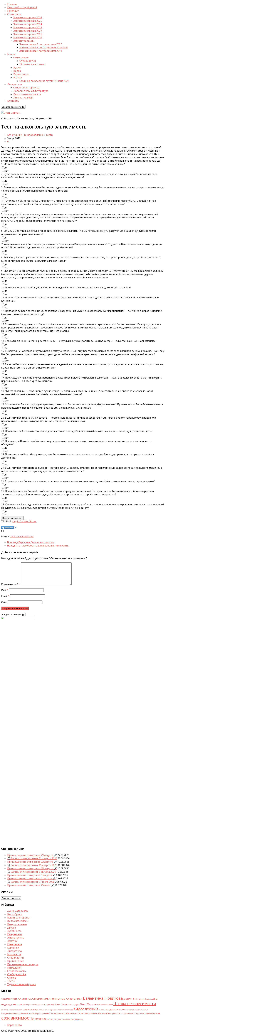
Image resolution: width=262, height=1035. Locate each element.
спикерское (40, 1018)
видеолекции (85, 1008)
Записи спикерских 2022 (27, 30)
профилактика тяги (129, 1013)
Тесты (49, 135)
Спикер (11, 977)
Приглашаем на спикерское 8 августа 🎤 (31, 875)
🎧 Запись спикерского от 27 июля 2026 (30, 881)
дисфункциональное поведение (14, 1013)
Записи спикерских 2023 (27, 27)
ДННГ (136, 998)
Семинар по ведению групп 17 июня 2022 (44, 81)
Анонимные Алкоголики (65, 998)
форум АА (79, 1019)
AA (19, 998)
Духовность (14, 931)
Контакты (13, 101)
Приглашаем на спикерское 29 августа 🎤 (32, 855)
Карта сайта (14, 1025)
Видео (17, 71)
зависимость (75, 1013)
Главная (12, 4)
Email (5, 596)
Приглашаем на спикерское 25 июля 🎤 (30, 885)
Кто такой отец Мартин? (22, 7)
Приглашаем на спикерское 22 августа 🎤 (32, 861)
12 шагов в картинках (32, 64)
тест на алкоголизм (22, 536)
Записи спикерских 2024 (27, 24)
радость (140, 1013)
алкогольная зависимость (12, 1010)
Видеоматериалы (17, 921)
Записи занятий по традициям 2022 (40, 44)
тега (55, 1019)
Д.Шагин (127, 998)
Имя (4, 590)
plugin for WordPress (24, 521)
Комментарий (10, 584)
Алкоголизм (39, 998)
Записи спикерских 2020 (27, 37)
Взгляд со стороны (18, 917)
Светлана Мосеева (105, 1004)
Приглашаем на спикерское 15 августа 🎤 (32, 868)
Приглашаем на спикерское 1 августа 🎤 (31, 878)
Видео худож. (21, 74)
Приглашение (15, 961)
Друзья (11, 927)
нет (6, 170)
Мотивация (14, 954)
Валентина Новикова (103, 998)
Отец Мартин (27, 61)
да (5, 167)
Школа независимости (134, 1003)
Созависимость (16, 971)
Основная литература (26, 87)
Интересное (14, 944)
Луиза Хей (50, 1004)
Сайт (4, 602)
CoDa (24, 998)
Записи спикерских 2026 (27, 17)
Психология (14, 967)
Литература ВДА (23, 97)
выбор (101, 1010)
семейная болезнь (152, 1013)
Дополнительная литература (30, 91)
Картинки (13, 947)
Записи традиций (23, 40)
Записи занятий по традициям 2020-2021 (43, 47)
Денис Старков (145, 999)
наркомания (102, 1013)
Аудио (17, 67)
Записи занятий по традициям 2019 (40, 50)
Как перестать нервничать (34, 1004)
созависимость (17, 1018)
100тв (14, 998)
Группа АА (13, 10)
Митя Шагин (61, 1004)
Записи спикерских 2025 (27, 20)
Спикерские (14, 14)
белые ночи (44, 1010)
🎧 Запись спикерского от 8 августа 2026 (31, 871)
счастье (50, 1019)
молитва (92, 1013)
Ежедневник (14, 934)
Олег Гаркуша (73, 1004)
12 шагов (6, 998)
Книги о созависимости (27, 94)
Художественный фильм (21, 984)
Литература (14, 951)
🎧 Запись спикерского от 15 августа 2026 (32, 865)
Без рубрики (14, 135)
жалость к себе (62, 1013)
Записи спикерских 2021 (27, 34)
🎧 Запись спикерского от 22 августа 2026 (32, 858)
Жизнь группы (15, 937)
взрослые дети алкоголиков (61, 1010)
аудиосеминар (30, 1009)
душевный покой (49, 1013)
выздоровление (115, 1009)
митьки (84, 1013)
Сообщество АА (16, 974)
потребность (114, 1013)
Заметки (12, 941)
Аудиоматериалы (17, 911)
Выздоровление (34, 135)
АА (29, 998)
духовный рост (35, 1013)
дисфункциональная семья (136, 1010)
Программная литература (22, 964)
